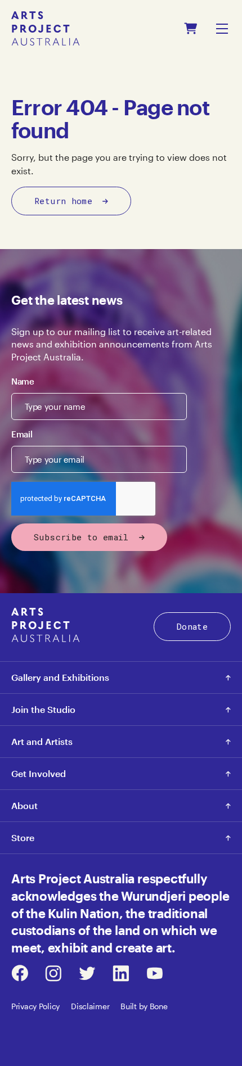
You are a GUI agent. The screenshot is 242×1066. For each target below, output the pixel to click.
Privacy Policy (35, 1006)
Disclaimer (90, 1006)
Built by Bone (143, 1006)
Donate (192, 626)
